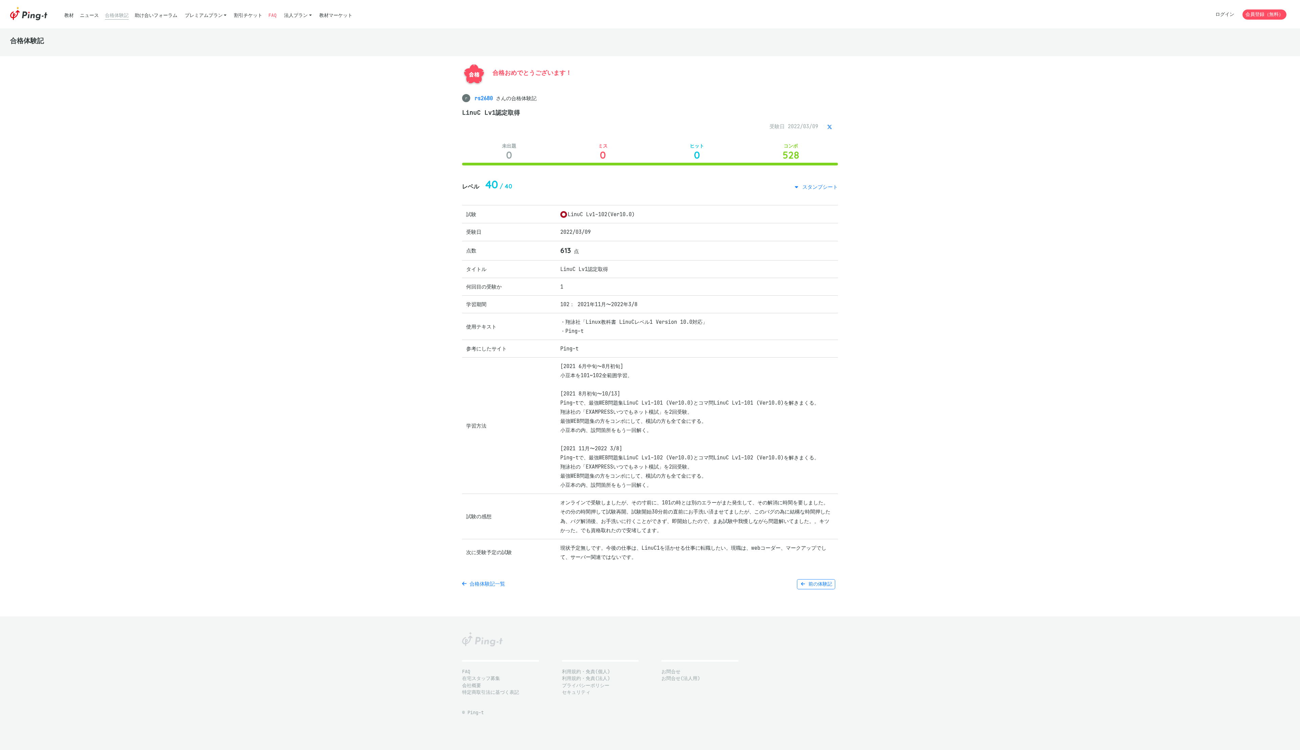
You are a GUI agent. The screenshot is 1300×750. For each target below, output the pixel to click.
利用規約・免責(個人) (586, 672)
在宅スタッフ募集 (481, 678)
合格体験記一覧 (486, 584)
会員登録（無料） (1264, 14)
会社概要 (471, 685)
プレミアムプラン (204, 15)
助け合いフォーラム (156, 15)
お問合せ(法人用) (681, 678)
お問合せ (671, 672)
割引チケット (248, 15)
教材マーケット (335, 15)
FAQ (272, 15)
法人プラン (296, 15)
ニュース (89, 15)
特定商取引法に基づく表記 (490, 692)
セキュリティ (576, 692)
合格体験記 (117, 15)
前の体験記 (819, 584)
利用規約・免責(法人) (586, 678)
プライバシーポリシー (585, 685)
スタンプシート (818, 187)
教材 (69, 15)
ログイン (1224, 14)
